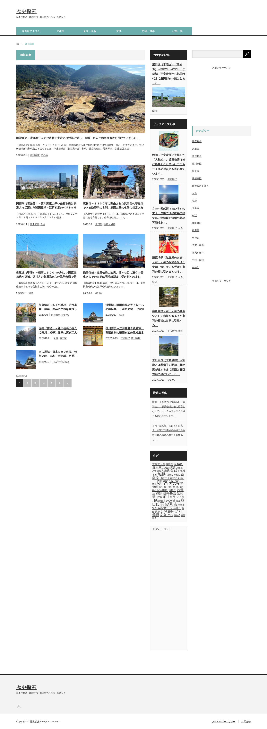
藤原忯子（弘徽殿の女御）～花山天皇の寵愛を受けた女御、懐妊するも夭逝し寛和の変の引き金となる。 (168, 264)
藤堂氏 (177, 508)
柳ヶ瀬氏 (168, 487)
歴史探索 (26, 11)
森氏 (182, 487)
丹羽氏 (169, 464)
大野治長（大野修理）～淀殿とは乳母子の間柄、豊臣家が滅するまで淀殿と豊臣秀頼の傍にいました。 (168, 367)
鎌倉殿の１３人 (31, 31)
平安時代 (172, 179)
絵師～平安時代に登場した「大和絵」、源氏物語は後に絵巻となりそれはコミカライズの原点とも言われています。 (168, 164)
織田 (178, 501)
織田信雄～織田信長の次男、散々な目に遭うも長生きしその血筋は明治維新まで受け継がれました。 (113, 275)
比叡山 (155, 490)
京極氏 (178, 464)
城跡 (31, 293)
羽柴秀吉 (168, 504)
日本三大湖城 (167, 478)
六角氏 (165, 470)
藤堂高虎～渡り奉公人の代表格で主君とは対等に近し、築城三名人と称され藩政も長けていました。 (77, 137)
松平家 (195, 171)
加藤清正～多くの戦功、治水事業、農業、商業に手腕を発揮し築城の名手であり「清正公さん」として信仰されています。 (58, 307)
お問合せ (246, 721)
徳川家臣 (35, 155)
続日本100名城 (166, 500)
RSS (18, 706)
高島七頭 (166, 515)
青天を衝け (198, 252)
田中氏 (159, 497)
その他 (44, 155)
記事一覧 (177, 31)
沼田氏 (163, 490)
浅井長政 (169, 493)
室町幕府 (197, 223)
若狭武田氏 (165, 508)
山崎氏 (170, 475)
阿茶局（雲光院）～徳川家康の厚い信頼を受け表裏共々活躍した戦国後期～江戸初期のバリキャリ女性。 (46, 206)
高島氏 (177, 515)
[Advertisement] (169, 588)
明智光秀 (168, 482)
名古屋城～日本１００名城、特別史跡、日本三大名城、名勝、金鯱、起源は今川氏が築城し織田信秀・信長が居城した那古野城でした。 (58, 354)
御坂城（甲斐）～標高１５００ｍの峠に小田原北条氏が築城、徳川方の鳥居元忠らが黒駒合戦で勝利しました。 (46, 275)
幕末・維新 (89, 31)
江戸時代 (125, 338)
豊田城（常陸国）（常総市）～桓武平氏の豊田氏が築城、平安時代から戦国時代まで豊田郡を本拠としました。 (168, 74)
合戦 (173, 470)
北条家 (60, 31)
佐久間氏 (170, 467)
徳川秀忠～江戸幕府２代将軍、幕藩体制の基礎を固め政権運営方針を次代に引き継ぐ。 (125, 331)
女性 (118, 31)
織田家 (98, 293)
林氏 (161, 487)
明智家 (195, 237)
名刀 (179, 471)
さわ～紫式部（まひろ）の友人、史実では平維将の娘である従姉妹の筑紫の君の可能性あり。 (168, 215)
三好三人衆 (158, 464)
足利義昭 (167, 511)
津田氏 (172, 490)
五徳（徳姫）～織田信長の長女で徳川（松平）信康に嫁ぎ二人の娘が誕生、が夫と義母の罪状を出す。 (58, 331)
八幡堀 (179, 467)
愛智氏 (177, 475)
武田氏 (98, 224)
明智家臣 (197, 178)
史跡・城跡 (148, 31)
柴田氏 (176, 487)
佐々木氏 (158, 467)
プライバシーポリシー (223, 721)
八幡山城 (156, 471)
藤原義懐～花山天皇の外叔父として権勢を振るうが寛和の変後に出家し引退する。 (168, 318)
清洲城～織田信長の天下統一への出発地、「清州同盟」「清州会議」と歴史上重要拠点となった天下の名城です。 (125, 307)
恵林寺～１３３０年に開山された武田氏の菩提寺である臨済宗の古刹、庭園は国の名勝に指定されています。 (113, 206)
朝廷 (154, 282)
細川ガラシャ (172, 496)
